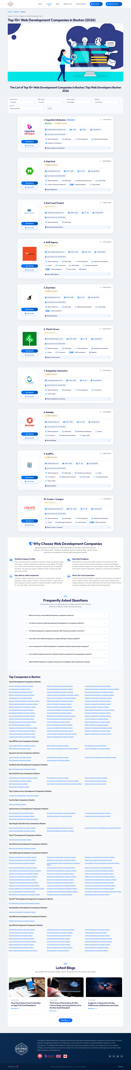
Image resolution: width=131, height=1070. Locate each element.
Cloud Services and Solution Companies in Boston (23, 778)
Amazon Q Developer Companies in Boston (97, 748)
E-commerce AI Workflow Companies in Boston (60, 710)
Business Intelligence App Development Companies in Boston (26, 888)
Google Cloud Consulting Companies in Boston (22, 828)
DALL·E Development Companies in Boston (21, 710)
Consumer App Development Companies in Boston (23, 882)
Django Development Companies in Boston (97, 929)
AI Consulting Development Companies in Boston (99, 692)
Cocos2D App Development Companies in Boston (99, 870)
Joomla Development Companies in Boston (97, 935)
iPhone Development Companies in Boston (97, 894)
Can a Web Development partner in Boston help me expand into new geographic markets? (58, 654)
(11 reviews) (54, 415)
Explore (49, 4)
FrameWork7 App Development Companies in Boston (62, 891)
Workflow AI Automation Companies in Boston (98, 698)
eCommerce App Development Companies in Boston (100, 885)
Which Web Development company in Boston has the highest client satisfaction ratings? (57, 662)
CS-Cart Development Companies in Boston (97, 813)
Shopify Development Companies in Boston (59, 816)
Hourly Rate (13, 99)
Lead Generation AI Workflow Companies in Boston (61, 734)
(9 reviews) (54, 457)
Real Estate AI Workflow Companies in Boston (22, 713)
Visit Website (30, 141)
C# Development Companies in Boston (58, 950)
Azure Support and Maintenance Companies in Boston (100, 757)
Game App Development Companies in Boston (60, 879)
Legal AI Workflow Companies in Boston (58, 722)
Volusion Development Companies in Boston (97, 816)
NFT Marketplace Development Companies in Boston (24, 903)
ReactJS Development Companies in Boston (59, 947)
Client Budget (70, 99)
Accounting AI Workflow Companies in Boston (22, 731)
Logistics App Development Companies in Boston (61, 885)
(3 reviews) (54, 291)
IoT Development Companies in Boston (20, 839)
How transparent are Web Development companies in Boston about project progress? (57, 646)
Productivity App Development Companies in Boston (24, 885)
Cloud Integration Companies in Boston (20, 781)
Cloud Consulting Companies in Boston (96, 778)
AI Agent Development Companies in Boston (60, 689)
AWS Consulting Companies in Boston (58, 745)
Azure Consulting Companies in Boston (20, 757)
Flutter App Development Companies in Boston (98, 860)
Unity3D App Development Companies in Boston (23, 867)
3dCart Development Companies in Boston (21, 813)
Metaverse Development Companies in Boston (22, 848)
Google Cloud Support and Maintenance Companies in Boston (103, 828)
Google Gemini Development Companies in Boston (99, 695)
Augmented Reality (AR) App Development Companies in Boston (63, 864)
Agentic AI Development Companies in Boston (60, 737)
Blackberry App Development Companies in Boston (100, 857)
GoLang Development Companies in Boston (21, 944)
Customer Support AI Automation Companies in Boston (63, 695)
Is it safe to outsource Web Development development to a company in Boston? (54, 623)
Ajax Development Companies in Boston (58, 938)
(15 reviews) (54, 165)
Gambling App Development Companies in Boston (99, 882)
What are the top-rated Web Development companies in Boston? (49, 615)
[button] (96, 4)
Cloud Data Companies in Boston (18, 784)
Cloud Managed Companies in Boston (96, 781)
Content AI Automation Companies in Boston (60, 686)
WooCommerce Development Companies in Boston (23, 819)
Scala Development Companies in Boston (97, 947)
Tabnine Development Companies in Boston (97, 722)
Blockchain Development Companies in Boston (22, 769)
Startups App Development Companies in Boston (23, 876)
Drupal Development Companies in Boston (59, 935)
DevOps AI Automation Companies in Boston (98, 704)
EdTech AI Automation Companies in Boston (21, 695)
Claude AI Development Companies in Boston (60, 692)
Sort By (12, 105)
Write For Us (68, 4)
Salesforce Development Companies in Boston (22, 912)
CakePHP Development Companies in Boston (22, 929)
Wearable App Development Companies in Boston (61, 860)
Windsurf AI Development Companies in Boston (98, 728)
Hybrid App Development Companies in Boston (22, 860)
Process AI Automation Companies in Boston (98, 701)
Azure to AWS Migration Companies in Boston (22, 745)
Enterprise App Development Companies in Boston (61, 876)
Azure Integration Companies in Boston (58, 760)
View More (65, 1020)
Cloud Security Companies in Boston (95, 784)
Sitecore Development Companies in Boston (21, 938)
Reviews (97, 99)
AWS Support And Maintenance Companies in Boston (62, 748)
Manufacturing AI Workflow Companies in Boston (61, 716)
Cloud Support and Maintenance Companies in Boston (62, 781)
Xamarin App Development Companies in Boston (61, 867)
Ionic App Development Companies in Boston (22, 891)
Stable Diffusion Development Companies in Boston (100, 710)
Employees (41, 99)
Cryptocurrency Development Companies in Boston (24, 795)
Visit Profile (30, 145)
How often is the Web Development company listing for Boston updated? (52, 639)
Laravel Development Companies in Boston (21, 932)
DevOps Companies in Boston (17, 804)
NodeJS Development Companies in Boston (97, 944)
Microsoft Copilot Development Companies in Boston (24, 701)
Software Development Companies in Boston (22, 921)
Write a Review (81, 4)
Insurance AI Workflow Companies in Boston (60, 728)
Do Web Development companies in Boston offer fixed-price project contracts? (54, 631)
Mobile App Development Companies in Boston (22, 857)
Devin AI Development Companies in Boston (59, 725)
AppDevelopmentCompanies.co (65, 1066)
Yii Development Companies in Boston (96, 932)
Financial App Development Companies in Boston (99, 873)
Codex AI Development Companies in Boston (60, 731)
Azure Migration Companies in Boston (58, 757)
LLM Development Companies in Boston (20, 698)
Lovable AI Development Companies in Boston (22, 737)
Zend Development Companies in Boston (21, 935)
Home (40, 4)
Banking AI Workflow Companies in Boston (59, 707)
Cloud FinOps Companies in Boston (19, 787)
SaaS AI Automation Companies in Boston (97, 707)
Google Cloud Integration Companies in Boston (60, 831)
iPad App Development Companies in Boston (22, 863)
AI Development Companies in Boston (20, 689)
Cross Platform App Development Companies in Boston (25, 870)
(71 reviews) (63, 123)
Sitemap (120, 1066)
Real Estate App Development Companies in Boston (62, 888)
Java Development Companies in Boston (58, 944)
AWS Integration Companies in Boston (20, 748)
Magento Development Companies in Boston (22, 816)
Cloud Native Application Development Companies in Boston (64, 784)
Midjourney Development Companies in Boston (22, 707)
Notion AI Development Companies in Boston (98, 716)
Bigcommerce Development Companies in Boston (61, 813)
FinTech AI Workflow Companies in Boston (59, 704)
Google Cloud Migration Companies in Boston (60, 828)
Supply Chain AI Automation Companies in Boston (61, 698)
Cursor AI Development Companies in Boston (22, 734)
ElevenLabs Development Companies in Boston (22, 722)
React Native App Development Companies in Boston (24, 894)
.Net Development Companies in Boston (96, 950)
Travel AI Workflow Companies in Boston (96, 719)
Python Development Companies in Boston (21, 947)
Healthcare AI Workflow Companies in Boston (60, 701)
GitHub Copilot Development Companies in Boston (23, 704)
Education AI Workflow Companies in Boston (98, 713)
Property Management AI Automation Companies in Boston (102, 689)
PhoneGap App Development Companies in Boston (61, 870)
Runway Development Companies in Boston (59, 719)
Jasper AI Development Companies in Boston (22, 716)
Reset (49, 108)
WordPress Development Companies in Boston (98, 941)
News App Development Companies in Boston (60, 882)
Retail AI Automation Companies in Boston (21, 686)
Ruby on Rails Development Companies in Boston (23, 950)
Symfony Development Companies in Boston (60, 932)
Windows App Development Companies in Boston (61, 857)
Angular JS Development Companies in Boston (98, 938)
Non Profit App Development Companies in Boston (99, 888)
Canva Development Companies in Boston (59, 713)
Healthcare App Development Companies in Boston (100, 876)
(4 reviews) (54, 374)
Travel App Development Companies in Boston (22, 879)
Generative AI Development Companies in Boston (23, 728)
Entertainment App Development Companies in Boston (100, 879)
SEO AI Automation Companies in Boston (21, 692)
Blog (57, 4)
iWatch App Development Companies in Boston (98, 867)
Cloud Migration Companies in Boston (58, 778)
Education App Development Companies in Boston (23, 873)
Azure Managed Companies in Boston (20, 760)
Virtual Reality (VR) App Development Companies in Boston (102, 863)
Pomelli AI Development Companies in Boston (98, 734)
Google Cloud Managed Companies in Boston (22, 831)
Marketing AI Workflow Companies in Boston (98, 731)
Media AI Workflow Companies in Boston (96, 725)
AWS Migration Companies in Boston (95, 745)
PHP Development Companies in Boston (58, 941)
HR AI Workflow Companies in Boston (19, 725)
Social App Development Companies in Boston (60, 873)
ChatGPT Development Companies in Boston (98, 686)
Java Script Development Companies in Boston (22, 941)
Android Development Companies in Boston (59, 894)
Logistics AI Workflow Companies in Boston (21, 719)
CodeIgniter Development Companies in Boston (60, 929)
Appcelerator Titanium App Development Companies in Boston (103, 891)
